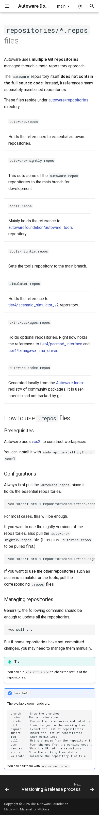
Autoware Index (70, 382)
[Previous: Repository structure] (7, 788)
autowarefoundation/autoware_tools (40, 227)
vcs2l (36, 441)
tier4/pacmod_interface (61, 344)
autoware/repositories (68, 100)
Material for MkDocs (35, 809)
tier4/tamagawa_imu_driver (32, 350)
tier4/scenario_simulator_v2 (33, 305)
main (61, 6)
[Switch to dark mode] (80, 6)
